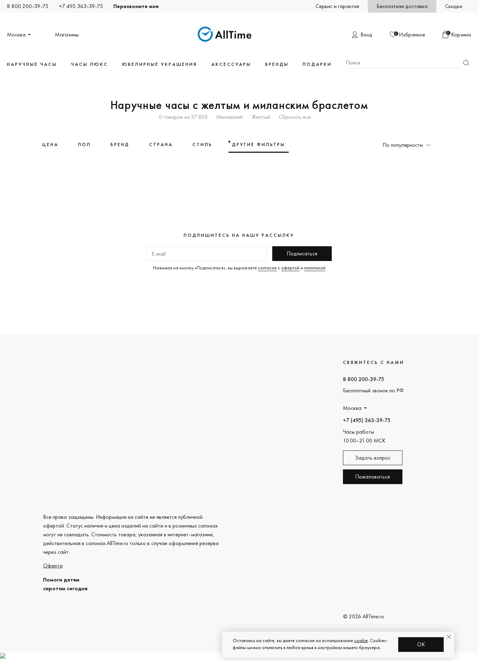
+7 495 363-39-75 (81, 6)
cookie (361, 640)
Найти (466, 63)
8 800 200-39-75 (27, 6)
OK (421, 644)
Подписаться (302, 253)
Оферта (53, 565)
